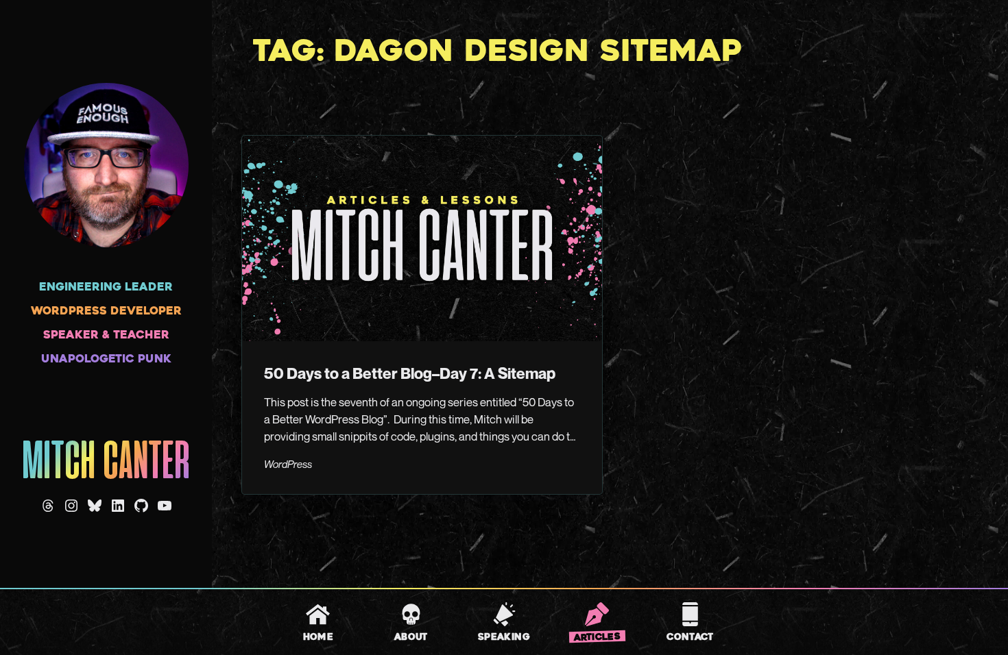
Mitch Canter (106, 463)
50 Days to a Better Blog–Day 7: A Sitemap (409, 373)
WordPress (288, 464)
